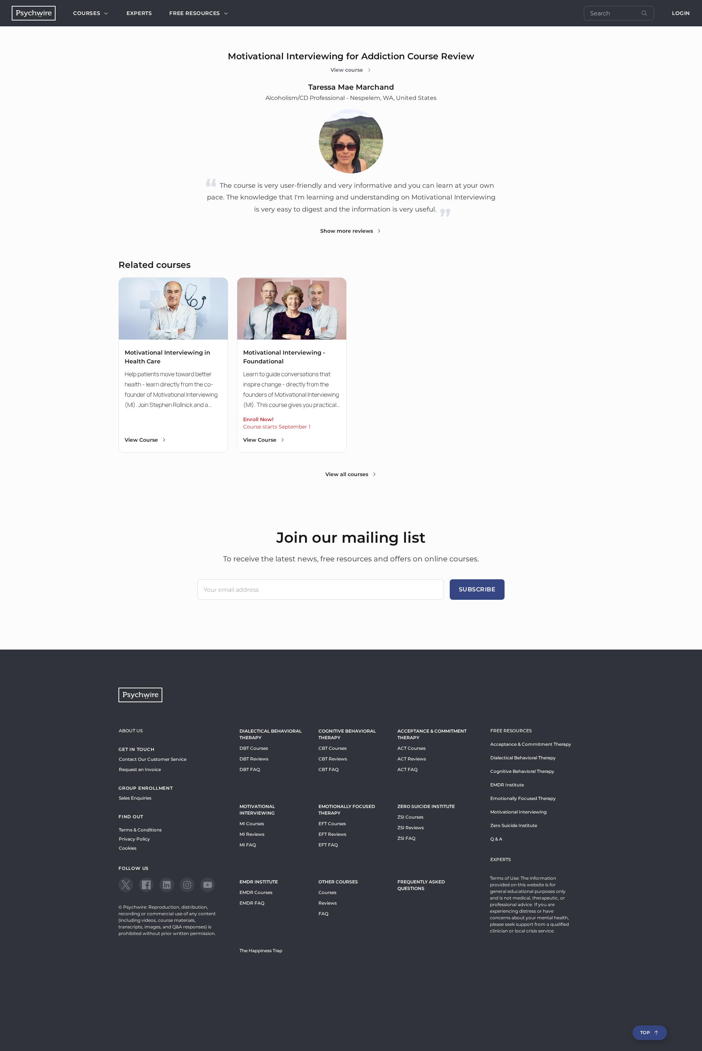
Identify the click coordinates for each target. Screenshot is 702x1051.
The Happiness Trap (260, 950)
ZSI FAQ (406, 838)
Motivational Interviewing (257, 810)
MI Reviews (251, 834)
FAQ (323, 913)
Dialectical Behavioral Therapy (270, 734)
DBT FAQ (249, 769)
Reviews (327, 903)
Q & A (496, 839)
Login (681, 13)
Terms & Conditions (140, 830)
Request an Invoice (140, 769)
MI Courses (251, 823)
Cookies (127, 848)
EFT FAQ (328, 845)
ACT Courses (411, 748)
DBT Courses (253, 748)
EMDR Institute (258, 881)
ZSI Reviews (410, 827)
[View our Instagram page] (187, 885)
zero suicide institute (426, 806)
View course (347, 70)
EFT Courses (332, 823)
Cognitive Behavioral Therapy (347, 734)
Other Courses (338, 881)
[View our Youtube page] (207, 885)
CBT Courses (332, 748)
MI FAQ (247, 845)
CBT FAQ (328, 769)
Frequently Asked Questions (421, 885)
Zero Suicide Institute (513, 825)
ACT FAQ (407, 769)
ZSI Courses (410, 817)
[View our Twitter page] (125, 885)
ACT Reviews (411, 759)
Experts (139, 13)
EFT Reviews (332, 834)
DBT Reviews (253, 759)
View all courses (346, 474)
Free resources (194, 13)
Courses (86, 13)
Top (645, 1032)
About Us (131, 730)
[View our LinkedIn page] (166, 885)
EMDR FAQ (251, 903)
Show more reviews (346, 231)
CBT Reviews (332, 759)
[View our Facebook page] (146, 885)
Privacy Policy (134, 839)
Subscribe (477, 589)
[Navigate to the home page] (34, 13)
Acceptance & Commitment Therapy (432, 734)
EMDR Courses (255, 892)
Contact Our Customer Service (152, 759)
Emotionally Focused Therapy (346, 810)
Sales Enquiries (135, 798)
